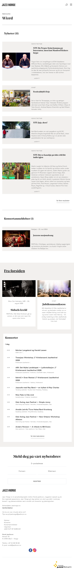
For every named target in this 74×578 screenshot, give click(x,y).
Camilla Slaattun (7, 508)
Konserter (7, 522)
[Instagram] (34, 551)
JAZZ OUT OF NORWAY (12, 529)
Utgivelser (7, 527)
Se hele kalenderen (37, 436)
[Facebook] (31, 551)
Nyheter (6, 520)
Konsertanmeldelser (10, 525)
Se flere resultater (62, 201)
